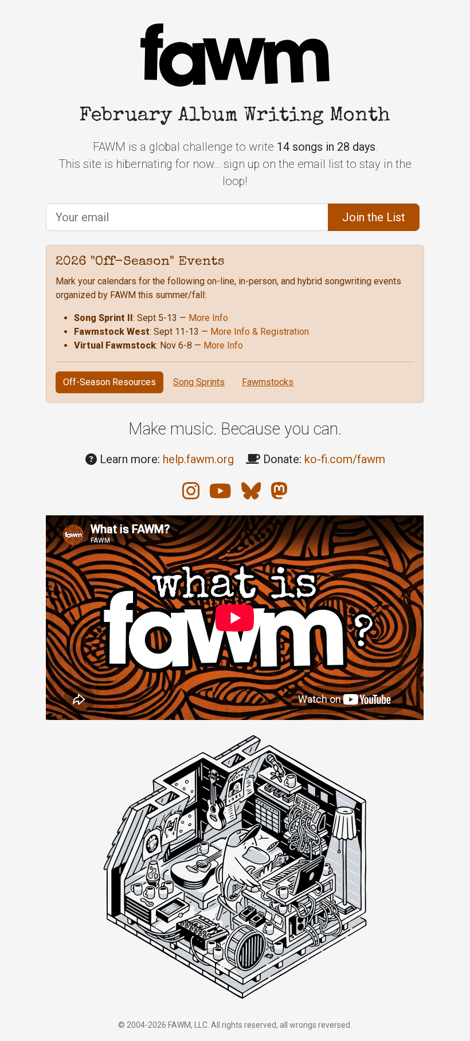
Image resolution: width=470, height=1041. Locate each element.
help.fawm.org (198, 459)
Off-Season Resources (109, 382)
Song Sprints (199, 382)
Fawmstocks (267, 382)
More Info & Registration (259, 331)
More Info (208, 317)
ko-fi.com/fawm (344, 459)
